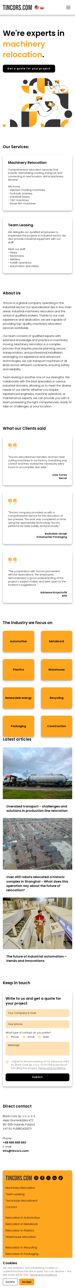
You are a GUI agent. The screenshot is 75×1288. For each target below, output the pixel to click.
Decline (10, 1282)
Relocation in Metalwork (22, 1224)
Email (31, 1037)
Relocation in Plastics (20, 1230)
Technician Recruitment (22, 1201)
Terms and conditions (52, 1068)
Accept (26, 1282)
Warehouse (56, 670)
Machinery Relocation (27, 162)
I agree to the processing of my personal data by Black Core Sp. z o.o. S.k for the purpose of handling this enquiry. (40, 1065)
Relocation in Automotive (23, 1218)
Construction (56, 726)
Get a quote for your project (28, 68)
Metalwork (56, 641)
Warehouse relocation (21, 1237)
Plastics (18, 670)
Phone (15, 1037)
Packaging (18, 726)
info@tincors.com (16, 1151)
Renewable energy (18, 698)
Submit (37, 1077)
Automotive (18, 641)
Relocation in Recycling (21, 1247)
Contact (11, 1207)
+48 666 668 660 (14, 1143)
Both (46, 1037)
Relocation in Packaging (22, 1254)
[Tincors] (17, 7)
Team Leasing (20, 225)
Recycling (56, 698)
